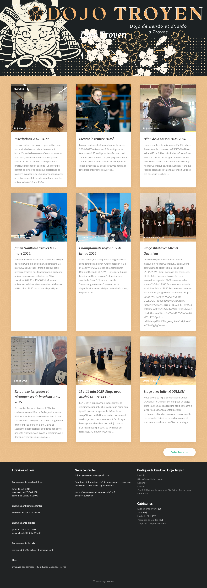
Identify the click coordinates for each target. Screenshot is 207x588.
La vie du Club (144, 516)
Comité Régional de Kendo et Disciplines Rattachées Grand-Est (164, 492)
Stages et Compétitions (149, 523)
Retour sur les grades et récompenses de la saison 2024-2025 (38, 396)
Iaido (139, 512)
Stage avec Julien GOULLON (164, 391)
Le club (141, 475)
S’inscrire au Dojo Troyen (150, 479)
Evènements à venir (147, 508)
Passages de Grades (147, 519)
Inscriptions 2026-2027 (32, 139)
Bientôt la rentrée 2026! (96, 139)
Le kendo (142, 482)
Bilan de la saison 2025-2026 (165, 139)
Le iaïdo (141, 486)
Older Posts (177, 452)
